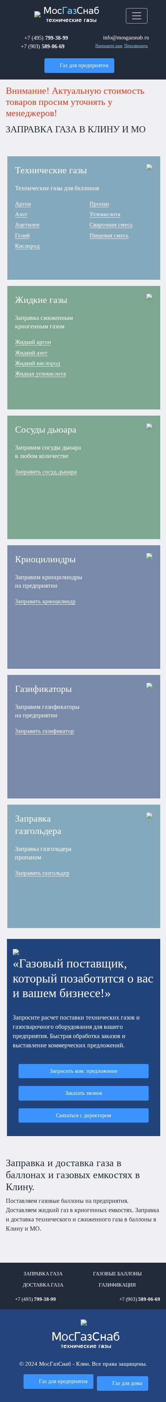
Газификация (117, 1285)
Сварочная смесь (111, 225)
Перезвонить (136, 45)
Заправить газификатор (44, 731)
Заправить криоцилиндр (45, 601)
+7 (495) (46, 38)
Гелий (22, 235)
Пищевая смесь (109, 235)
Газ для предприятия (84, 65)
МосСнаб (71, 15)
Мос (86, 1340)
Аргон (23, 204)
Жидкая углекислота (40, 373)
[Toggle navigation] (136, 16)
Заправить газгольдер (42, 873)
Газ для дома (127, 1383)
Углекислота (105, 214)
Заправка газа (43, 1274)
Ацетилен (27, 225)
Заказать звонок (83, 1093)
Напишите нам (108, 45)
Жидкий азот (31, 353)
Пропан (99, 204)
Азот (21, 214)
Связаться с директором (83, 1115)
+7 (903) (42, 46)
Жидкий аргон (33, 342)
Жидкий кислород (37, 363)
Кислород (27, 246)
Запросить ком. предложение (83, 1071)
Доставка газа (43, 1285)
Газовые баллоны (117, 1274)
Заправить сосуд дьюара (46, 471)
